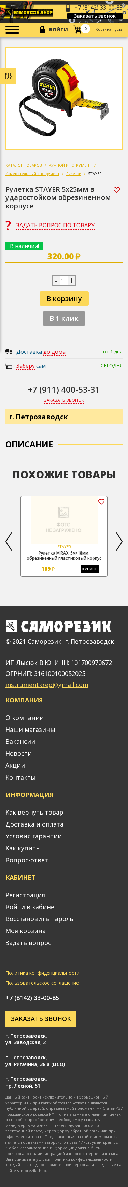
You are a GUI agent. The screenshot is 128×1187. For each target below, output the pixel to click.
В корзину (64, 298)
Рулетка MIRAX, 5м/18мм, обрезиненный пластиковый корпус (64, 555)
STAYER (95, 173)
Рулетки (73, 173)
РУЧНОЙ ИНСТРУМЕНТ (70, 165)
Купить (90, 568)
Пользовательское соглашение (42, 983)
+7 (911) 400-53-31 (64, 389)
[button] (8, 541)
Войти (58, 29)
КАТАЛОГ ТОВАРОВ (23, 165)
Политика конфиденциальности (42, 973)
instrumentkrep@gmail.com (46, 685)
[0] (77, 29)
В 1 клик (64, 318)
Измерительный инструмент (32, 173)
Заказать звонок (95, 16)
